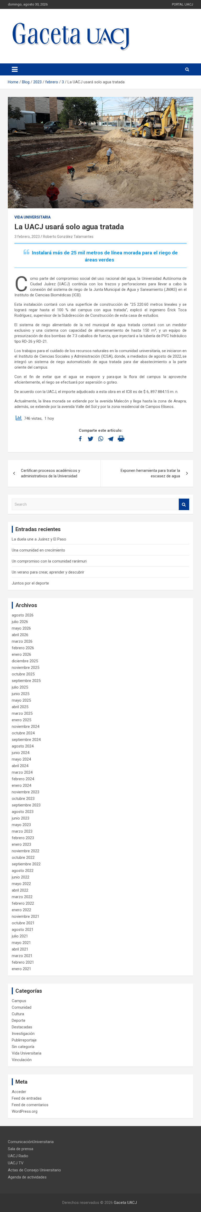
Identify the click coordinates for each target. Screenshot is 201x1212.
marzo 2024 (22, 772)
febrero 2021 (23, 962)
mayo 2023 (21, 824)
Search (184, 504)
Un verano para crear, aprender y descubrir (48, 572)
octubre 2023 (23, 798)
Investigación (23, 1033)
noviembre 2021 (25, 916)
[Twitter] (90, 438)
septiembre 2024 (26, 739)
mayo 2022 (21, 883)
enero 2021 (21, 969)
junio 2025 (20, 693)
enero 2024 (21, 785)
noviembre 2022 (25, 851)
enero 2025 (21, 720)
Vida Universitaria (32, 217)
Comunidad (21, 1007)
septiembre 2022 (26, 864)
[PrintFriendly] (121, 438)
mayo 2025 (21, 700)
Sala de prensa (20, 1149)
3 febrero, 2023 (27, 236)
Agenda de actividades (27, 1177)
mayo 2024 (21, 759)
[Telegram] (110, 438)
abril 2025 (20, 707)
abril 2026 (20, 634)
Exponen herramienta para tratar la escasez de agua (150, 473)
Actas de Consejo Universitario (34, 1170)
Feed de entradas (27, 1098)
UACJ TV (16, 1163)
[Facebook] (80, 438)
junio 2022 (20, 877)
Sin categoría (23, 1046)
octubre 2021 (23, 923)
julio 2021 (20, 936)
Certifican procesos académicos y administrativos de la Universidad (50, 473)
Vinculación (22, 1059)
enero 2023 (21, 844)
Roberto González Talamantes (68, 236)
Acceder (19, 1091)
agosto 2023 (23, 811)
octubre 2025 (23, 674)
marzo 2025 (22, 713)
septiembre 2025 (26, 680)
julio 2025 (20, 687)
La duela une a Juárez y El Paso (39, 539)
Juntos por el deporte (30, 583)
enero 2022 (21, 910)
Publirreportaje (24, 1040)
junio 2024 (20, 752)
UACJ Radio (18, 1156)
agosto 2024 (23, 746)
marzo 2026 (22, 641)
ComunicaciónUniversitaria (31, 1141)
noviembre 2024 (25, 726)
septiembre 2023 (26, 805)
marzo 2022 (22, 896)
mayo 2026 (21, 628)
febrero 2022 (23, 903)
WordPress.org (24, 1111)
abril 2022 (20, 890)
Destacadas (22, 1027)
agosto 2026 (23, 615)
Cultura (18, 1014)
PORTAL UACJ (182, 4)
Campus (19, 1000)
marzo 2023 (22, 831)
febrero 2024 (23, 779)
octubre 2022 (23, 857)
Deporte (18, 1020)
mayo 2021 (21, 942)
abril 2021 (20, 949)
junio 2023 (20, 818)
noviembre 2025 (25, 667)
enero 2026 (21, 654)
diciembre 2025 (25, 661)
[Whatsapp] (100, 438)
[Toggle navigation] (14, 69)
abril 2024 (20, 765)
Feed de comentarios (30, 1104)
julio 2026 (20, 621)
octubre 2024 (23, 733)
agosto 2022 (23, 870)
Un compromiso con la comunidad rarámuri (49, 561)
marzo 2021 (22, 955)
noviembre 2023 (25, 792)
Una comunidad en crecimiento (38, 550)
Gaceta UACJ (125, 1202)
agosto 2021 (23, 929)
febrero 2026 (23, 648)
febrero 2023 (23, 838)
